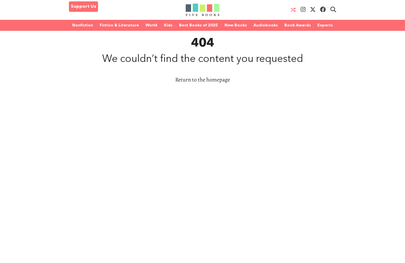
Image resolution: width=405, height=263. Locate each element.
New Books (236, 25)
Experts (325, 25)
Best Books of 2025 (198, 25)
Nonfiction (82, 25)
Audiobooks (265, 25)
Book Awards (297, 25)
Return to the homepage (202, 79)
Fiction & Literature (119, 25)
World (151, 25)
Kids (168, 25)
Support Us (83, 6)
